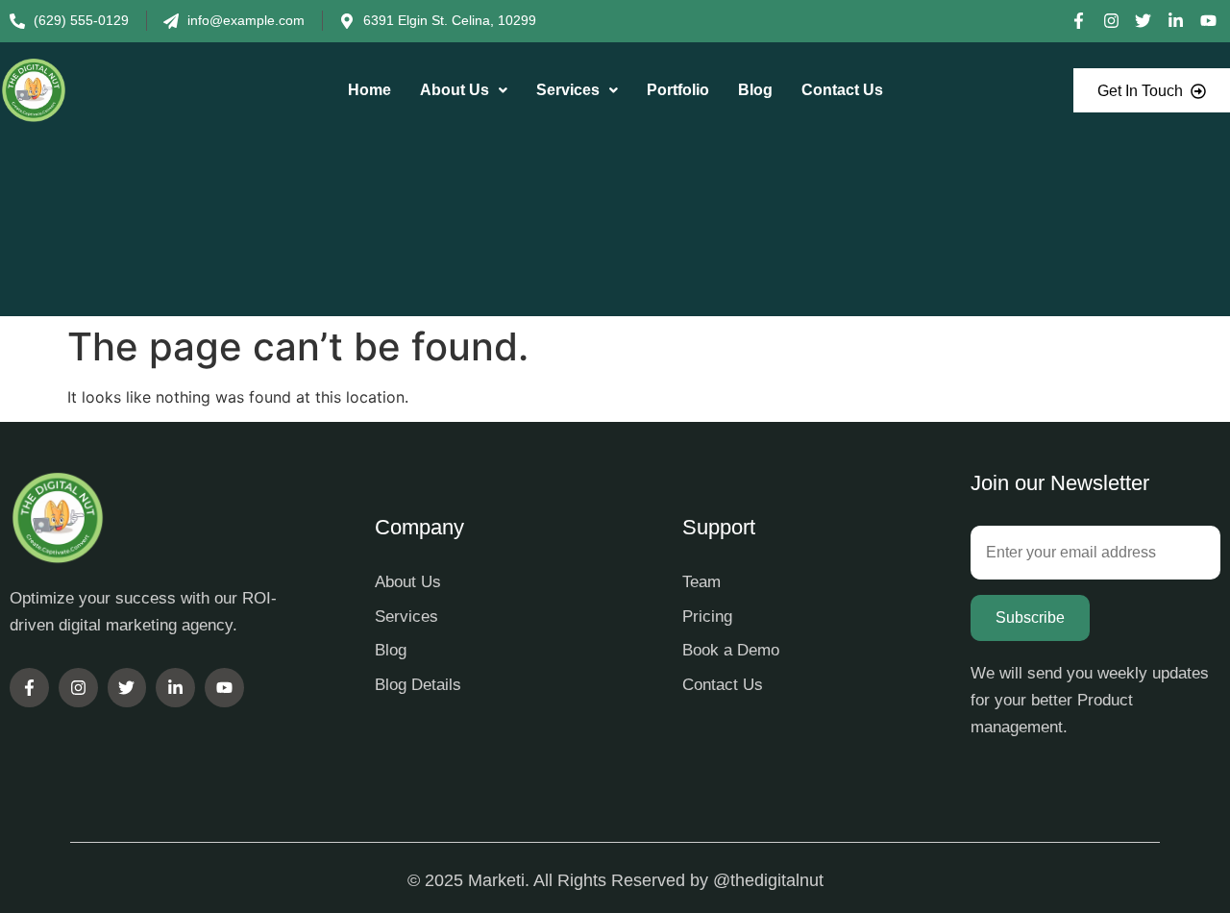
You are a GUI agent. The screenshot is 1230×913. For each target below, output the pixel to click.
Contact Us (842, 90)
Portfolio (678, 90)
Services (568, 90)
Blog (755, 90)
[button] (464, 90)
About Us (454, 90)
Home (369, 90)
